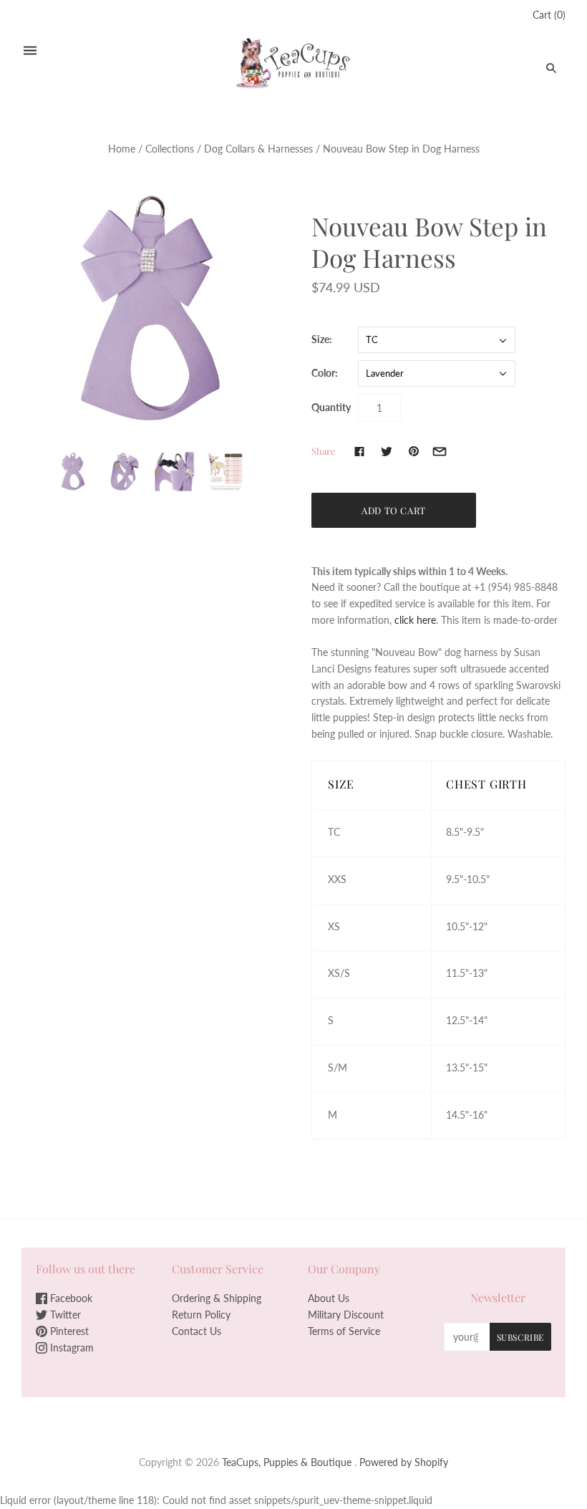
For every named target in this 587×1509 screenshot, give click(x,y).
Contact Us (196, 1331)
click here (415, 620)
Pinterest (68, 1331)
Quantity (331, 407)
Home (121, 149)
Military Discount (346, 1314)
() (549, 15)
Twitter (64, 1314)
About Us (328, 1298)
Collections (169, 149)
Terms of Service (344, 1331)
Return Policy (201, 1314)
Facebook (69, 1298)
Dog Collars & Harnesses (258, 149)
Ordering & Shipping (216, 1298)
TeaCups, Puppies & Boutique (286, 1462)
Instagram (70, 1347)
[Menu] (30, 50)
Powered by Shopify (403, 1462)
